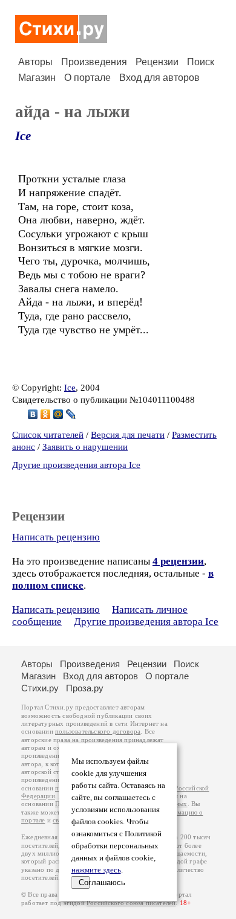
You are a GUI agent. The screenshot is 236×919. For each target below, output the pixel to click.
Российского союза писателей (131, 903)
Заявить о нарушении (85, 447)
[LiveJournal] (71, 414)
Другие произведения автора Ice (76, 465)
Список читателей (48, 435)
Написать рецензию (56, 537)
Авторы (35, 62)
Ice (23, 136)
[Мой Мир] (58, 414)
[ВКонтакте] (33, 414)
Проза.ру (84, 688)
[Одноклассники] (45, 414)
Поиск (200, 62)
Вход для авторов (159, 77)
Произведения (94, 62)
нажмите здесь (96, 870)
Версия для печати (128, 435)
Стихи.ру (40, 688)
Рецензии (157, 62)
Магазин (37, 77)
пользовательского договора (97, 731)
